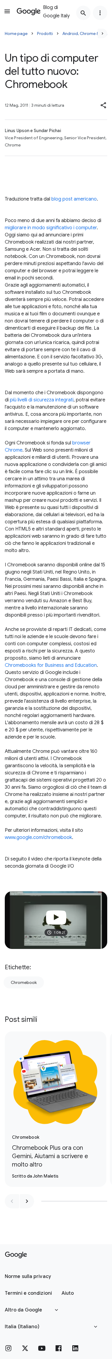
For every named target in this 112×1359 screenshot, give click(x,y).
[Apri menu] (7, 11)
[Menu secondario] (100, 13)
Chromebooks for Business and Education (51, 665)
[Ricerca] (83, 13)
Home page (16, 33)
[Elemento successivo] (27, 1201)
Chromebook (24, 982)
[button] (103, 105)
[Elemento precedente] (12, 1201)
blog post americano (74, 199)
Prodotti (45, 33)
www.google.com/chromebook (38, 837)
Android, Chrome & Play (85, 33)
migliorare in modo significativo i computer (51, 228)
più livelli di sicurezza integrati (41, 400)
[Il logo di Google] (16, 1255)
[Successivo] (102, 33)
